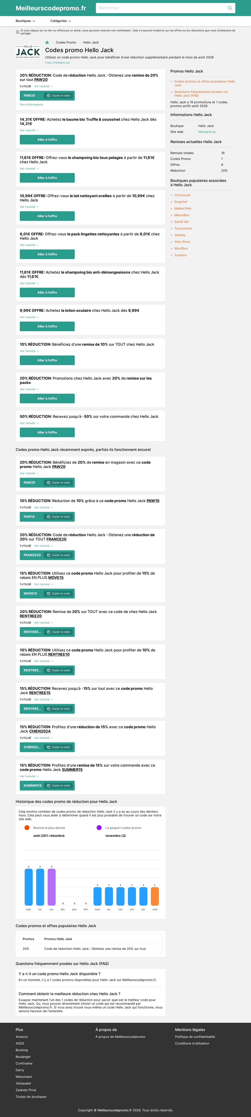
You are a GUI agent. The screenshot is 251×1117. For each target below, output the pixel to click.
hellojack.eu (207, 132)
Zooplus (180, 255)
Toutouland (183, 228)
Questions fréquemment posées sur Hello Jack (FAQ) (201, 93)
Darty (20, 1070)
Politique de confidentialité (195, 1037)
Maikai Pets (182, 208)
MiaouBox (181, 215)
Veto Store (182, 242)
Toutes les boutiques (31, 1097)
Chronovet (182, 195)
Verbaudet (23, 1083)
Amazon (22, 1037)
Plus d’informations (31, 104)
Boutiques (24, 21)
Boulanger (23, 1057)
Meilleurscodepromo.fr (51, 8)
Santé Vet (181, 222)
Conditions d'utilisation (192, 1043)
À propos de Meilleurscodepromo (120, 1037)
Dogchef (180, 202)
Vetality (180, 235)
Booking (22, 1050)
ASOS (20, 1043)
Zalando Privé (26, 1090)
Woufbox (181, 248)
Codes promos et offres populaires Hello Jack (204, 83)
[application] (91, 878)
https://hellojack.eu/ (57, 62)
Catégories (59, 21)
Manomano (24, 1077)
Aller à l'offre (47, 139)
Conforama (24, 1063)
